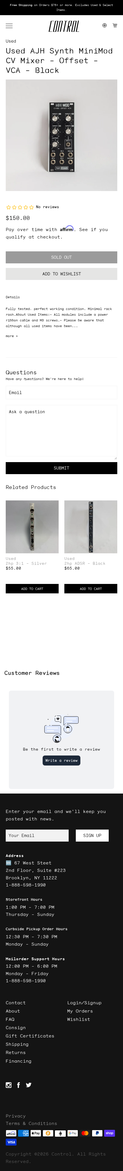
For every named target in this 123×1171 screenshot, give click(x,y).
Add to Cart (32, 589)
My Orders (80, 1011)
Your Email (21, 835)
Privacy (16, 1116)
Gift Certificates (30, 1036)
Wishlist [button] (78, 1019)
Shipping (17, 1044)
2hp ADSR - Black (85, 563)
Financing (18, 1061)
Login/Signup (84, 1002)
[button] (12, 26)
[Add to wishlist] (54, 505)
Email (15, 392)
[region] (61, 7)
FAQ (10, 1019)
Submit (61, 468)
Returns (16, 1052)
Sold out (61, 257)
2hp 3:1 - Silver (26, 563)
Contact (16, 1002)
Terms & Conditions (31, 1123)
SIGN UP (92, 835)
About (13, 1011)
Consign (16, 1027)
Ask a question (27, 411)
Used (11, 41)
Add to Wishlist (61, 274)
